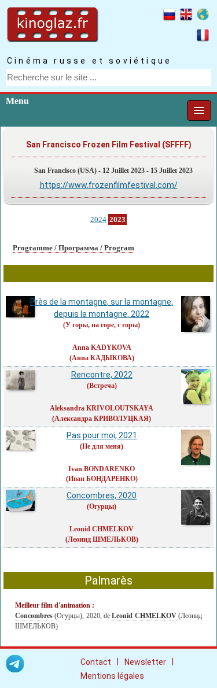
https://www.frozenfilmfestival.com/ (109, 185)
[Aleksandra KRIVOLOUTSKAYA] (196, 402)
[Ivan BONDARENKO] (196, 463)
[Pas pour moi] (21, 448)
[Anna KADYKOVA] (196, 330)
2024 (98, 219)
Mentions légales (112, 675)
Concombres (34, 616)
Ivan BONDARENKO (101, 469)
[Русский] (169, 16)
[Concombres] (21, 509)
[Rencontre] (21, 388)
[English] (186, 16)
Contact (95, 662)
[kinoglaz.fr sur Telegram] (15, 665)
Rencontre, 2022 (102, 374)
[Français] (203, 37)
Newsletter (145, 662)
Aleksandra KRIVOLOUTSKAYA (101, 408)
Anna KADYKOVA (101, 347)
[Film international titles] (203, 16)
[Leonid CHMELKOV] (196, 523)
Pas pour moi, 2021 (102, 435)
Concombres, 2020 (102, 495)
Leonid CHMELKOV (101, 529)
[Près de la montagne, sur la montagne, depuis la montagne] (21, 315)
